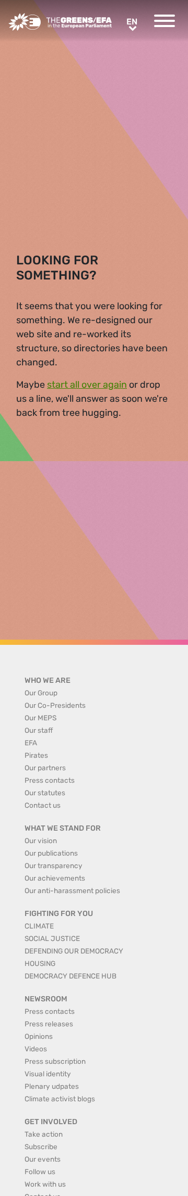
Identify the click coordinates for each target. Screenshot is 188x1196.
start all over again (87, 384)
